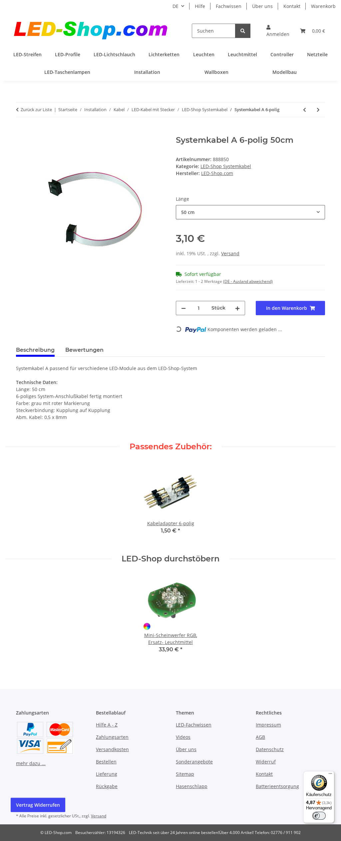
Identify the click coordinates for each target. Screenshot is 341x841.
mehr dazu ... (31, 763)
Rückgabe (107, 786)
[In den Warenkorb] (21, 131)
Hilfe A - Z (107, 725)
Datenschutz (270, 749)
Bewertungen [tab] (84, 350)
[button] (278, 31)
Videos (183, 737)
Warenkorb (323, 6)
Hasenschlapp (191, 786)
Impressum (268, 725)
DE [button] (175, 6)
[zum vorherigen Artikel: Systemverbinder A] (304, 110)
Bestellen (106, 761)
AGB (260, 737)
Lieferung (106, 774)
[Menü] (330, 775)
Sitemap (185, 774)
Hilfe (200, 6)
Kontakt (291, 6)
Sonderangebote (194, 761)
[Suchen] (242, 31)
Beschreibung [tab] (35, 350)
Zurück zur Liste (36, 109)
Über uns (262, 6)
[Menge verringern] (183, 308)
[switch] (319, 816)
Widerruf (266, 761)
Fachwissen (228, 6)
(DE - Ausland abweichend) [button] (248, 281)
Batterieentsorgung (277, 786)
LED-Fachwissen (193, 725)
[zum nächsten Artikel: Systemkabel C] (318, 110)
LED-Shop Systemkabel (225, 166)
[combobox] (250, 212)
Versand (230, 253)
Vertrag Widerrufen (38, 805)
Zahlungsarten (112, 737)
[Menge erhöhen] (237, 308)
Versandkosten (112, 749)
